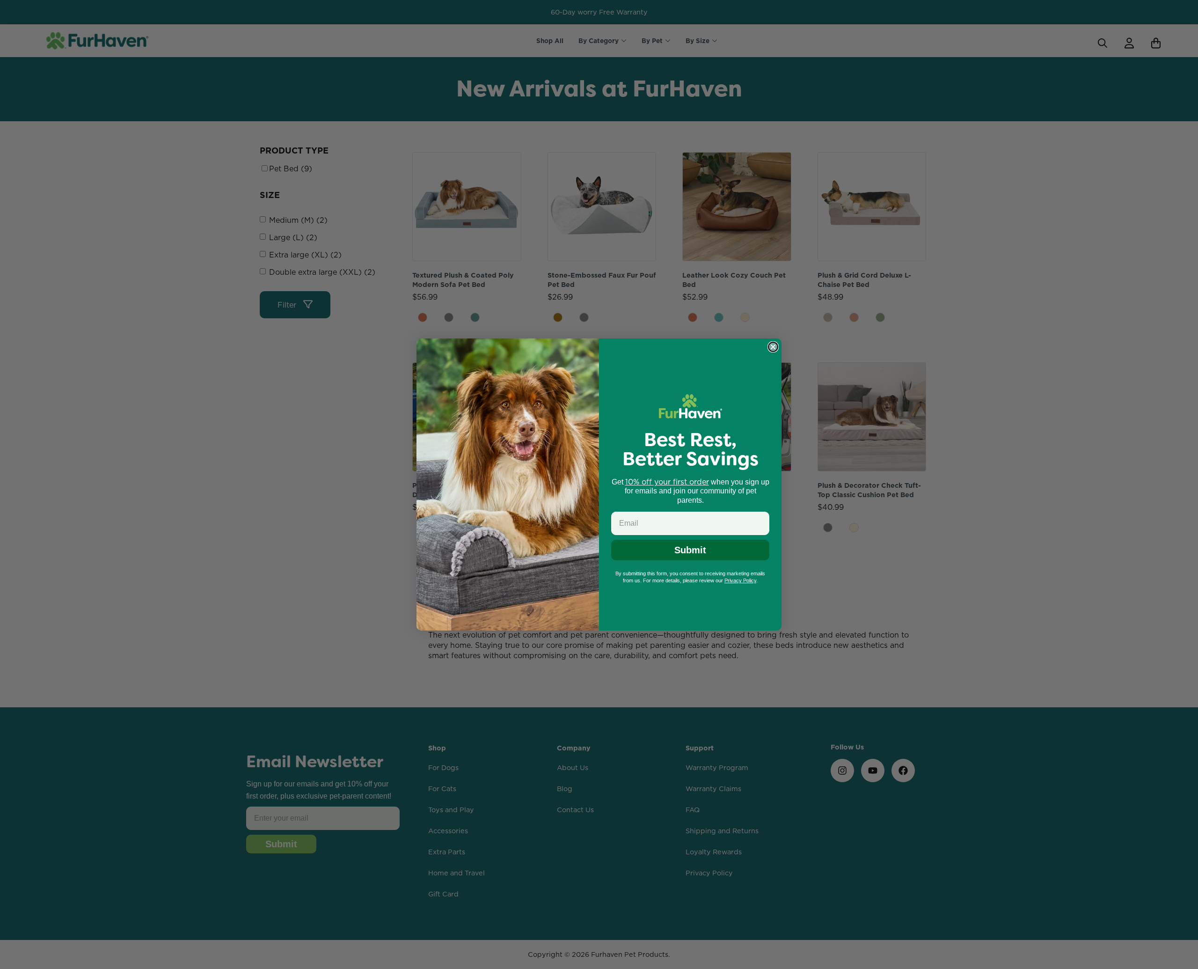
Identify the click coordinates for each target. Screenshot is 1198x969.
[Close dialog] (773, 347)
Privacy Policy (740, 580)
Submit (690, 550)
